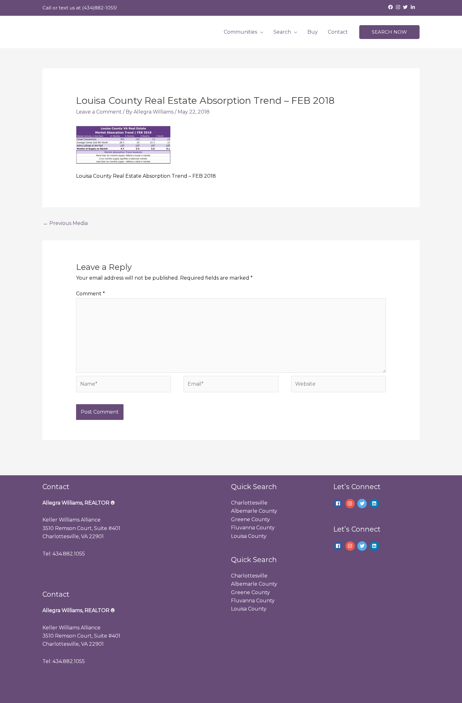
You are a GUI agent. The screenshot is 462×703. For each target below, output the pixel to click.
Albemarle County (254, 511)
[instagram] (399, 7)
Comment (90, 294)
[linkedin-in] (413, 7)
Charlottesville (249, 503)
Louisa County (249, 536)
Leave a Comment (99, 112)
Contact (338, 32)
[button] (389, 32)
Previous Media (65, 223)
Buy (312, 32)
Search (282, 32)
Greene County (250, 519)
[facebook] (391, 7)
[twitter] (406, 7)
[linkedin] (375, 503)
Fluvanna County (253, 528)
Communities (240, 32)
